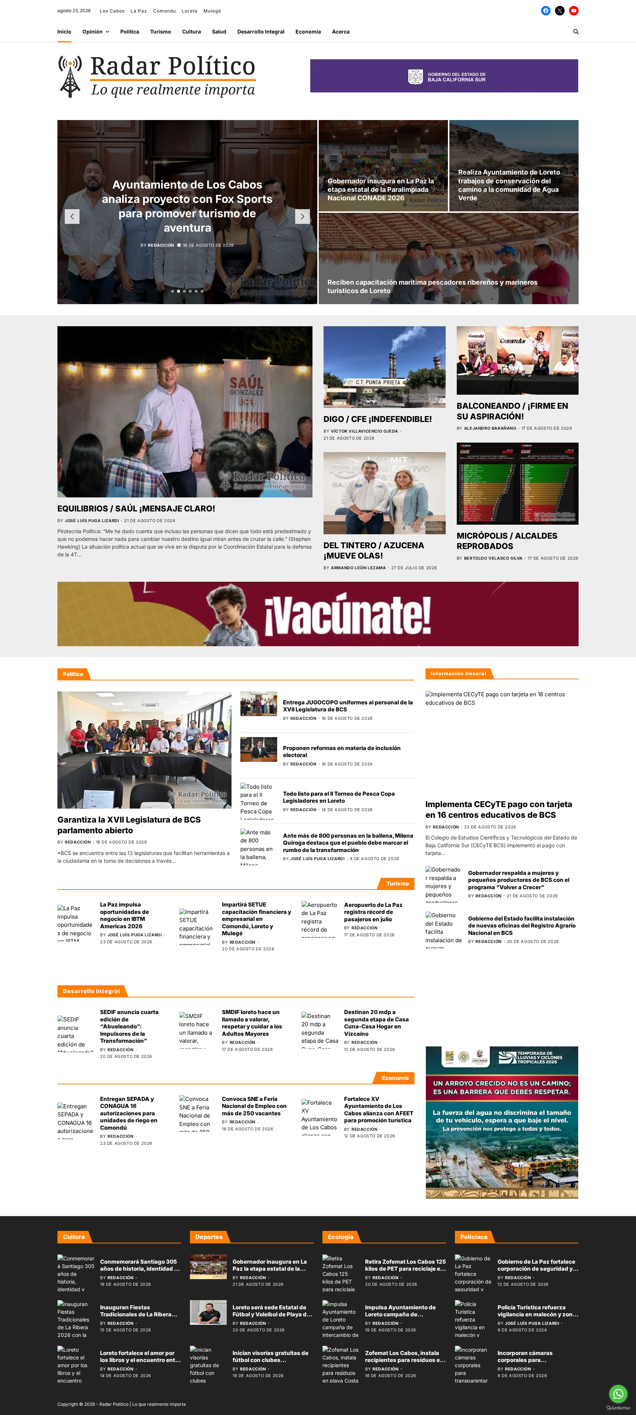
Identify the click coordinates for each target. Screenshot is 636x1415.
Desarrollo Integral (261, 31)
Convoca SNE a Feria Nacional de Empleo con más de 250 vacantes (254, 1106)
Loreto (190, 11)
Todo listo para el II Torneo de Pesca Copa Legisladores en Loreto (339, 797)
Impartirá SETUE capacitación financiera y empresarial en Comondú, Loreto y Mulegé (256, 919)
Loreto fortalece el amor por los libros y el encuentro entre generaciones (140, 1360)
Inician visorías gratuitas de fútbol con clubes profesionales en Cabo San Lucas (270, 1363)
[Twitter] (560, 10)
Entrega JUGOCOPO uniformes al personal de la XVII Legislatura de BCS (348, 706)
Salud (219, 31)
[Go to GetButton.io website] (618, 1408)
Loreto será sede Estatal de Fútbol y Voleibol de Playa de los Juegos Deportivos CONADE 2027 (271, 1318)
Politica (129, 31)
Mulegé (212, 11)
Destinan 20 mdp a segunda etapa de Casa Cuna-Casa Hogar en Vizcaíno (376, 1023)
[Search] (576, 31)
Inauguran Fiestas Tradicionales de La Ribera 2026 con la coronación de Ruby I (136, 1318)
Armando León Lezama (358, 567)
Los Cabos (112, 11)
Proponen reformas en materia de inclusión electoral (342, 752)
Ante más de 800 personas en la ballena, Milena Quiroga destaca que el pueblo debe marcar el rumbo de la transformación (348, 842)
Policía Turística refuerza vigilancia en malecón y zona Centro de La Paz (537, 1314)
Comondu (164, 11)
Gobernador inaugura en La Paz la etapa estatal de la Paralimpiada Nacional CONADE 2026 (381, 189)
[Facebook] (546, 10)
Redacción (161, 230)
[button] (172, 291)
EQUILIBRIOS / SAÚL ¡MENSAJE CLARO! (136, 508)
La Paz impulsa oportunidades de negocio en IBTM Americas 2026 (124, 915)
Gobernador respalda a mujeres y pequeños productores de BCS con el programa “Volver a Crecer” (518, 880)
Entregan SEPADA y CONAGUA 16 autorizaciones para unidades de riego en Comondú (129, 1113)
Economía (308, 31)
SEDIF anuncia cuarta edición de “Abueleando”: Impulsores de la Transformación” (129, 1026)
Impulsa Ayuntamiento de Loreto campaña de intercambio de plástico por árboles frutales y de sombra (404, 1318)
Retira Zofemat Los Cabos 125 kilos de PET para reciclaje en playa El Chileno (405, 1269)
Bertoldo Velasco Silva (493, 558)
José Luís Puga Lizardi (92, 520)
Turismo (160, 31)
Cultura (191, 31)
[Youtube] (574, 10)
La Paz (139, 11)
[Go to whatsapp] (618, 1394)
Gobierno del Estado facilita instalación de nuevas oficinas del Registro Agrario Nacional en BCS (522, 925)
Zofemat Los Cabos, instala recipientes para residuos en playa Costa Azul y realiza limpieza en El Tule (404, 1363)
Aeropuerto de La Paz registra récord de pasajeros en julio (373, 912)
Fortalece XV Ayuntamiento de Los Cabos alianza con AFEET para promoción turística (378, 1109)
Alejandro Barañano (490, 428)
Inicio (64, 31)
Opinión (92, 31)
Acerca (341, 31)
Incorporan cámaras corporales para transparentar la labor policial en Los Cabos (538, 1363)
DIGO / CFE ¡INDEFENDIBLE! (378, 419)
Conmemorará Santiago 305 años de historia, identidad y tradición (138, 1269)
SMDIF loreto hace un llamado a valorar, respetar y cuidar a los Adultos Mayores (252, 1023)
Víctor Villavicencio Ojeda (364, 431)
